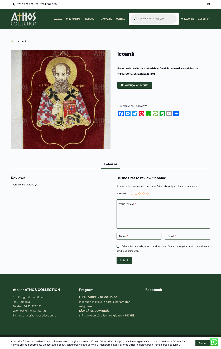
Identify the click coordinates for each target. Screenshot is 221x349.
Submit (124, 260)
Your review (127, 204)
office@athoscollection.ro (39, 315)
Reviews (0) (110, 164)
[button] (95, 19)
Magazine (106, 19)
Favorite (188, 19)
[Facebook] (208, 4)
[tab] (110, 164)
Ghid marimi (73, 19)
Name (123, 236)
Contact (121, 19)
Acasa (58, 19)
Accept (202, 343)
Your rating (123, 193)
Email (171, 236)
